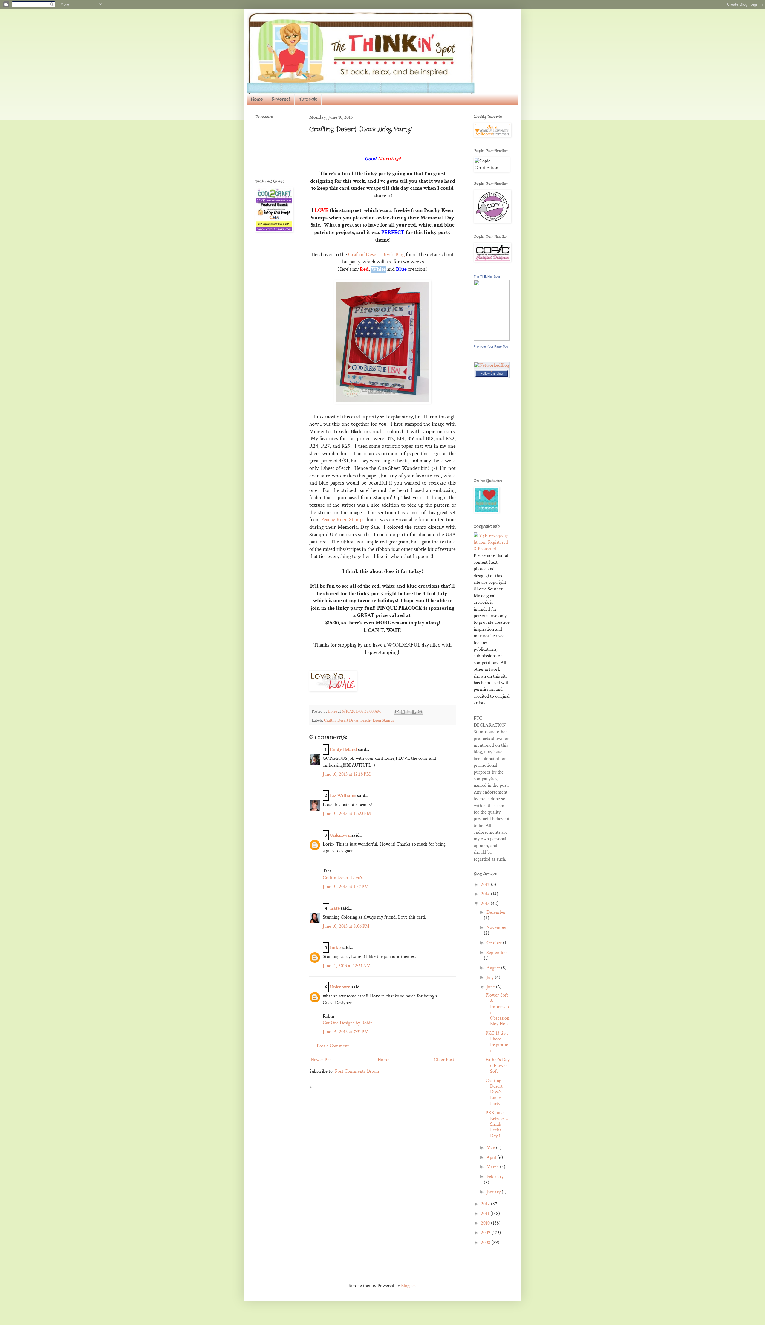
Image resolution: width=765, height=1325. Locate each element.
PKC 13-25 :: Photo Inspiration (498, 1042)
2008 (486, 1243)
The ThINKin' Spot (487, 276)
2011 (485, 1214)
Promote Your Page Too (491, 346)
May (491, 1148)
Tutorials (308, 99)
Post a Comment (333, 1046)
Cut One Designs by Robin (348, 1023)
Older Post (444, 1060)
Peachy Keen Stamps (342, 519)
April (492, 1157)
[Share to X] (408, 712)
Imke (335, 948)
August (493, 968)
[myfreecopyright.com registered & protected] (492, 549)
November (496, 927)
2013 (486, 904)
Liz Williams (343, 795)
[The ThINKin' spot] (492, 339)
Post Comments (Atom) (358, 1071)
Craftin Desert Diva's (343, 878)
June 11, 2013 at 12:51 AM (347, 966)
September (496, 953)
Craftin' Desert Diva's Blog (376, 254)
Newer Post (322, 1060)
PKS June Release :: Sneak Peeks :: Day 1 (497, 1124)
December (496, 912)
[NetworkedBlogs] (491, 372)
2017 (486, 884)
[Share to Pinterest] (420, 712)
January (494, 1192)
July (490, 977)
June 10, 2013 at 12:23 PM (347, 814)
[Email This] (397, 712)
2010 (486, 1223)
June (491, 987)
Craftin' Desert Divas (341, 720)
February (495, 1176)
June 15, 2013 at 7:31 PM (345, 1032)
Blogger (408, 1286)
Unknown (340, 835)
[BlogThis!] (403, 712)
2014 (486, 894)
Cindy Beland (343, 749)
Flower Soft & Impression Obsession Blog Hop (497, 1009)
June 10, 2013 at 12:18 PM (347, 774)
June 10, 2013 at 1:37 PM (345, 887)
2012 (486, 1204)
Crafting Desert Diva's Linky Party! (494, 1092)
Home (257, 99)
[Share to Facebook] (414, 712)
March (493, 1167)
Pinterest (281, 99)
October (494, 943)
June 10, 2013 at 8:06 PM (346, 926)
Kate (335, 908)
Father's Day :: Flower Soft (498, 1065)
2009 (486, 1233)
